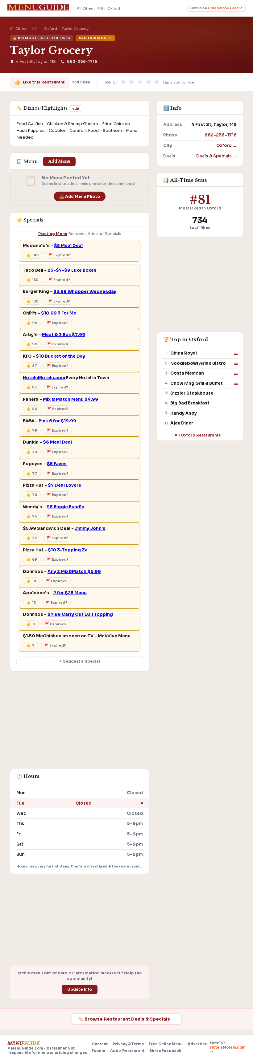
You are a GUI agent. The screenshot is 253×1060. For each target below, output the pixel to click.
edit (75, 108)
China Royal (183, 353)
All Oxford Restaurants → (200, 435)
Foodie (98, 1051)
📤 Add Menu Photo (79, 196)
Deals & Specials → (216, 156)
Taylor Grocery (51, 50)
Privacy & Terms (128, 1044)
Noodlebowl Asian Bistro (198, 363)
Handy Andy (183, 413)
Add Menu (59, 161)
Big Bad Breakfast (189, 403)
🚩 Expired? (59, 255)
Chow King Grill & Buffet (196, 383)
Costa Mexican (187, 373)
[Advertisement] (79, 723)
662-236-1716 (82, 61)
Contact (100, 1044)
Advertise (197, 1044)
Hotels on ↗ (216, 8)
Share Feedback (165, 1051)
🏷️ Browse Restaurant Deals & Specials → (126, 1019)
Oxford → (226, 145)
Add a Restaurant (127, 1051)
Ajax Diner (181, 423)
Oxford (113, 8)
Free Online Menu (166, 1044)
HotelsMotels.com (44, 377)
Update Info (79, 989)
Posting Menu (52, 233)
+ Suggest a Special (80, 661)
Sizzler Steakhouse (192, 393)
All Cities (85, 8)
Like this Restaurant (39, 82)
